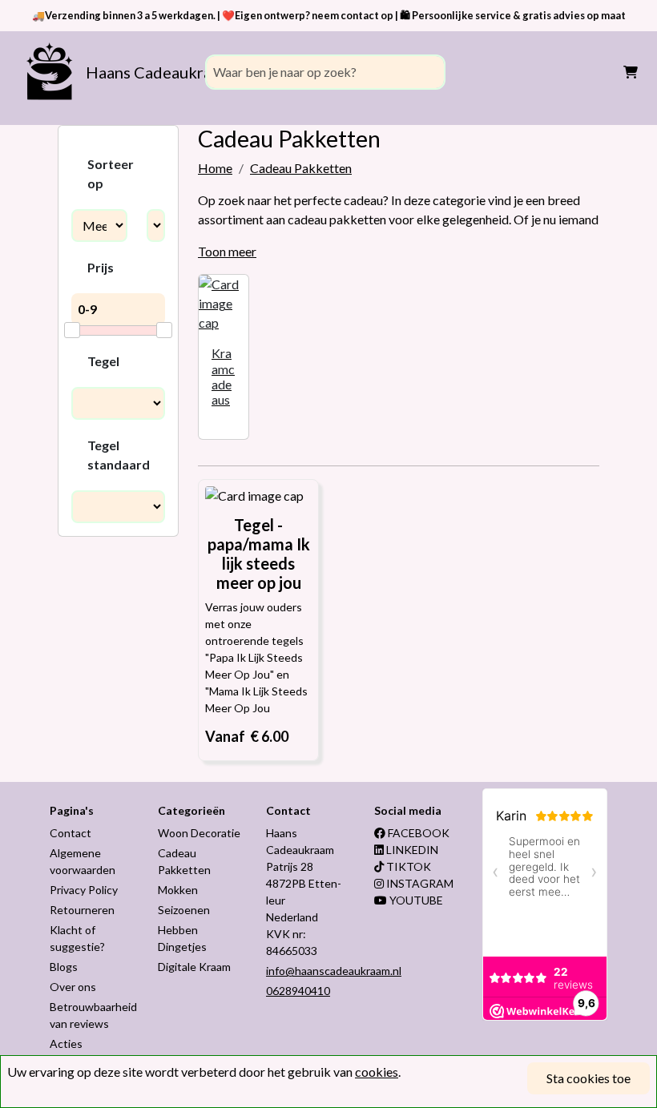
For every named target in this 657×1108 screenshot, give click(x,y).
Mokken (178, 889)
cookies (376, 1071)
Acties (66, 1043)
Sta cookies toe (588, 1078)
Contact (70, 833)
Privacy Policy (84, 889)
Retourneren (82, 910)
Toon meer (227, 251)
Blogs (64, 966)
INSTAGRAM (418, 883)
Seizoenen (184, 910)
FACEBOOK (417, 833)
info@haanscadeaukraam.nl (333, 970)
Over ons (73, 986)
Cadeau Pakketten (301, 167)
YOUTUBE (415, 900)
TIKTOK (407, 866)
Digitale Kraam (194, 966)
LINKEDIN (411, 849)
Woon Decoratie (199, 833)
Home (215, 167)
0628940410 (298, 990)
